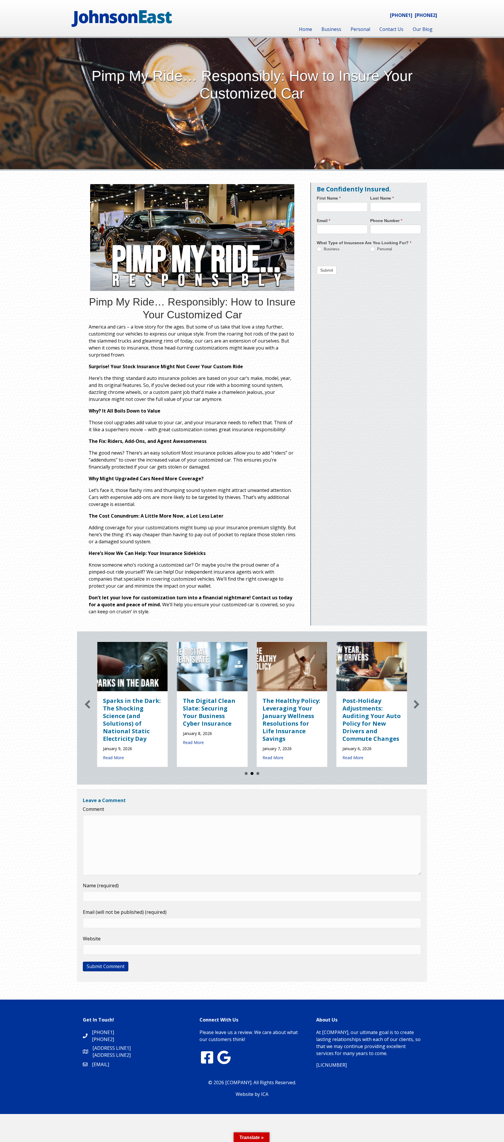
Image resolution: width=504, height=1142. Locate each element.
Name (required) (101, 885)
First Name (329, 198)
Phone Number (386, 220)
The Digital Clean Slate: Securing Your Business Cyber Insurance (117, 712)
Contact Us (391, 29)
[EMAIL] (100, 1064)
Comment (93, 809)
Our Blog (423, 29)
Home (305, 29)
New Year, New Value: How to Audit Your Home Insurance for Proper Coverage (356, 716)
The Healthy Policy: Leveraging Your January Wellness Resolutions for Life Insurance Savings (199, 720)
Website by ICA (252, 1094)
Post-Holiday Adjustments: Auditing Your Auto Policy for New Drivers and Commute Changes (280, 720)
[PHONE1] (401, 15)
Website (92, 938)
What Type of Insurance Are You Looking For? (364, 242)
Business (331, 29)
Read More (101, 742)
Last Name (382, 198)
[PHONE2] (426, 15)
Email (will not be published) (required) (125, 912)
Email (323, 220)
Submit (326, 270)
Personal (360, 29)
